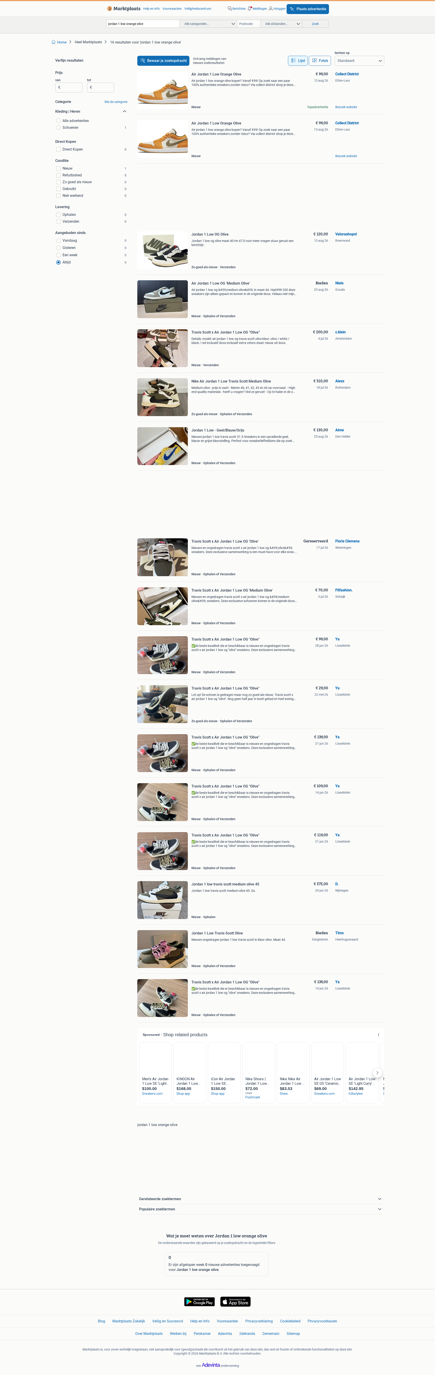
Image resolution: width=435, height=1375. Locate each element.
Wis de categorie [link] (115, 102)
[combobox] (143, 24)
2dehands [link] (247, 1333)
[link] (123, 9)
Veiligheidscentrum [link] (197, 8)
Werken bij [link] (178, 1333)
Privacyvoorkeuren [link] (322, 1321)
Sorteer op (342, 53)
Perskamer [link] (202, 1333)
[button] (257, 8)
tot (89, 80)
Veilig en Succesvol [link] (167, 1321)
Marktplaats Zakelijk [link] (128, 1321)
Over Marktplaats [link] (149, 1333)
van (57, 80)
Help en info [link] (151, 8)
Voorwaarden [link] (172, 8)
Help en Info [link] (200, 1321)
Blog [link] (101, 1321)
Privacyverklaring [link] (259, 1321)
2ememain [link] (270, 1333)
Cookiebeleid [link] (290, 1321)
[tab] (298, 61)
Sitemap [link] (293, 1333)
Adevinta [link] (225, 1333)
